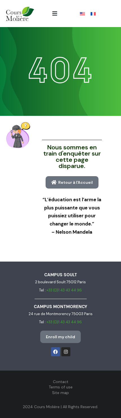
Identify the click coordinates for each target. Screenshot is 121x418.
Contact (60, 381)
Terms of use (61, 387)
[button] (54, 13)
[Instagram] (65, 351)
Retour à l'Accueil (75, 182)
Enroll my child (60, 336)
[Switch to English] (82, 13)
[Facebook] (55, 351)
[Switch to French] (93, 13)
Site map (60, 392)
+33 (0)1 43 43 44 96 (64, 290)
